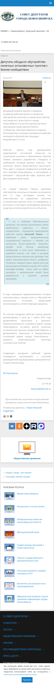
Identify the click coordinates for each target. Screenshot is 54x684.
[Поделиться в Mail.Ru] (11, 416)
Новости (4, 56)
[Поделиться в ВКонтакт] (4, 416)
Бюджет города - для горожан (19, 472)
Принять (27, 679)
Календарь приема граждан (18, 476)
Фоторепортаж (10, 373)
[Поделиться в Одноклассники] (7, 416)
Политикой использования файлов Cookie (20, 674)
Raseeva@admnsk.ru (41, 388)
